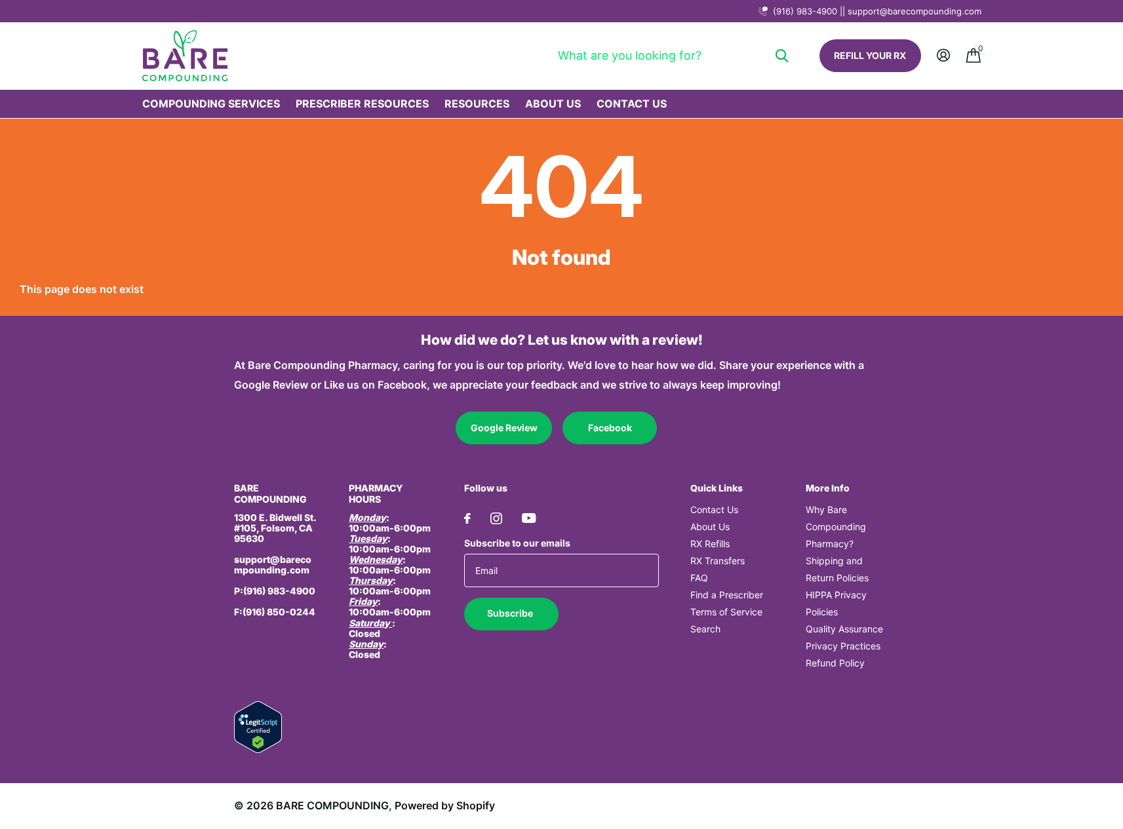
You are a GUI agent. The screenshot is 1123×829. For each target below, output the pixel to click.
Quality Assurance (844, 628)
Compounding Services (211, 103)
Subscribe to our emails (517, 543)
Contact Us (632, 103)
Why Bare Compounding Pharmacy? (836, 526)
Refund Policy (835, 662)
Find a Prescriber (726, 594)
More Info (828, 487)
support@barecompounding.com (272, 564)
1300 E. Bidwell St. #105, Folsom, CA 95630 (275, 528)
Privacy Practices (843, 645)
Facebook (610, 427)
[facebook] (467, 518)
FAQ (699, 577)
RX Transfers (717, 560)
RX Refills (710, 543)
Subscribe (511, 613)
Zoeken (782, 55)
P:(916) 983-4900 (274, 590)
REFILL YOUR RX (870, 55)
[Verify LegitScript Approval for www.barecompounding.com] (258, 726)
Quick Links (716, 487)
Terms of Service (726, 611)
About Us (553, 103)
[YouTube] (529, 518)
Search (705, 628)
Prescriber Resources (362, 103)
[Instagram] (496, 518)
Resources (476, 103)
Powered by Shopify (445, 805)
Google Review (504, 427)
